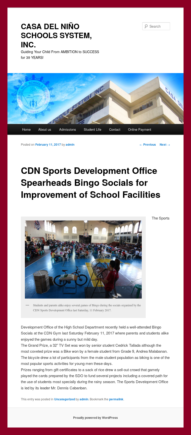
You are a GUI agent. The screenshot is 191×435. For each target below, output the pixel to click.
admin (70, 144)
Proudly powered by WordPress (95, 417)
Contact (114, 129)
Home (26, 129)
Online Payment (139, 129)
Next (165, 144)
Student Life (92, 129)
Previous (148, 144)
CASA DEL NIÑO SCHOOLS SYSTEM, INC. (56, 35)
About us (44, 129)
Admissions (67, 129)
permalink (116, 399)
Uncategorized (64, 399)
